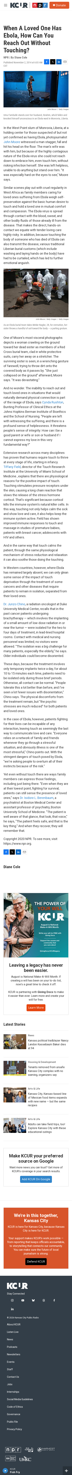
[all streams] (67, 1470)
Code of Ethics (15, 1407)
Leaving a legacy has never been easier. (36, 968)
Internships (13, 1392)
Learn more (36, 1007)
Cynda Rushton (52, 402)
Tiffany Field (12, 467)
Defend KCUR (36, 1261)
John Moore (11, 142)
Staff (10, 1369)
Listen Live (13, 1332)
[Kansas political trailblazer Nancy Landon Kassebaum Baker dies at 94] (14, 1041)
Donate (61, 5)
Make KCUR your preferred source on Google (36, 1158)
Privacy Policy (14, 1429)
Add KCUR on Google (36, 1179)
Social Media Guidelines (20, 1399)
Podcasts (12, 1347)
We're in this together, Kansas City (36, 1218)
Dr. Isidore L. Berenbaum (36, 798)
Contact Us (13, 1377)
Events (11, 1362)
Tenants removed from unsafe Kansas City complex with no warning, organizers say (46, 1071)
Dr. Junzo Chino (14, 604)
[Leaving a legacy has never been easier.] (36, 925)
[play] (5, 1470)
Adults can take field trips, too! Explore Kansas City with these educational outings (47, 1128)
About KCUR (13, 1324)
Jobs (9, 1384)
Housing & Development (42, 1062)
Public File (12, 1422)
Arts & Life (34, 1088)
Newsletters (13, 1354)
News (31, 1035)
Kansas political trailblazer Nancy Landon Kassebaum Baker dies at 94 (48, 1044)
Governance (13, 1414)
